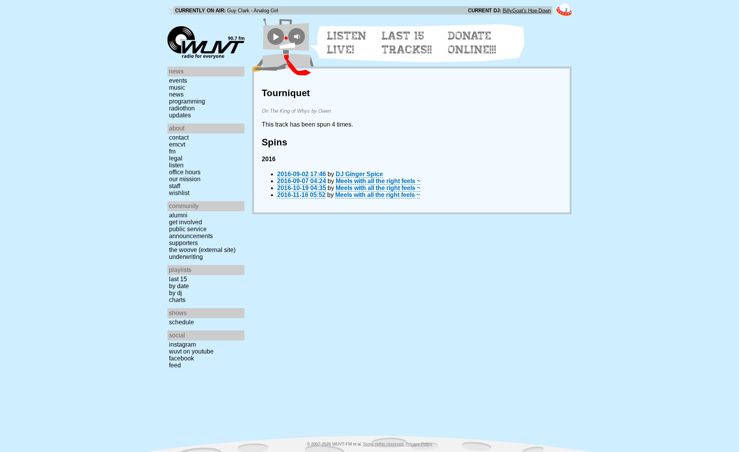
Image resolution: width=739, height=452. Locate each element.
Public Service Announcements (191, 232)
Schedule (181, 322)
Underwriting (186, 257)
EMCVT (177, 144)
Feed (175, 365)
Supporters (183, 243)
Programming (187, 101)
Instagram (182, 344)
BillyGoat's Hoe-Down (527, 10)
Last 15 (178, 279)
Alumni (178, 215)
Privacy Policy (419, 444)
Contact (179, 137)
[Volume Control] (297, 36)
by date (179, 286)
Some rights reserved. (384, 444)
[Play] (275, 36)
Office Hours (185, 172)
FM (172, 151)
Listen (176, 165)
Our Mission (185, 179)
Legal (175, 158)
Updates (180, 115)
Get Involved (185, 222)
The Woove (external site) (202, 250)
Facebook (181, 358)
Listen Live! (347, 43)
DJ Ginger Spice (359, 174)
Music (177, 87)
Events (178, 80)
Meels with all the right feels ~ (378, 181)
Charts (177, 300)
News (176, 94)
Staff (174, 186)
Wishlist (179, 193)
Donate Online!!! (472, 43)
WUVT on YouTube (191, 351)
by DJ (175, 293)
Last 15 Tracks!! (407, 43)
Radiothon (182, 108)
